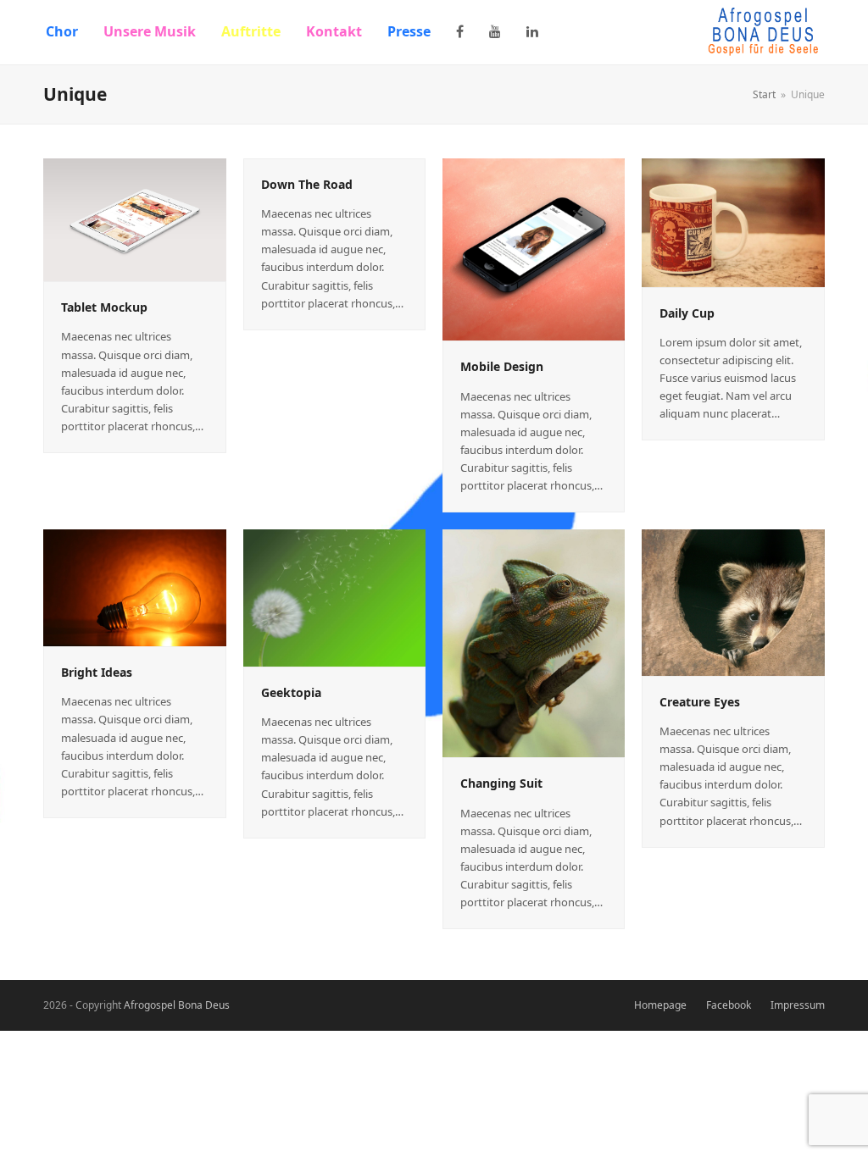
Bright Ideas (96, 672)
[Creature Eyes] (733, 601)
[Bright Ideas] (134, 587)
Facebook (728, 1005)
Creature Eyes (699, 702)
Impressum (798, 1005)
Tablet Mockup (104, 307)
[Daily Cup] (733, 221)
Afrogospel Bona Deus (177, 1005)
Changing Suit (501, 783)
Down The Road (307, 184)
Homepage (660, 1005)
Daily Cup (687, 313)
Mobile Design (501, 366)
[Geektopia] (334, 597)
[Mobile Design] (533, 248)
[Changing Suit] (533, 642)
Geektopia (291, 692)
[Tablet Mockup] (134, 218)
